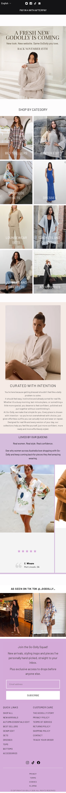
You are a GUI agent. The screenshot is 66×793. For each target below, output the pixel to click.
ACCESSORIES (10, 753)
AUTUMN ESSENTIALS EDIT (16, 722)
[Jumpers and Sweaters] (16, 271)
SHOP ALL (8, 713)
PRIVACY (33, 774)
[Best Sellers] (16, 137)
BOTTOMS (8, 748)
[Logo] (33, 20)
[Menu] (4, 20)
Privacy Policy (41, 717)
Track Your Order (43, 740)
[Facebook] (31, 3)
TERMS (33, 778)
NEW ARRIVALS (10, 717)
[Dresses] (50, 182)
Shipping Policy (41, 731)
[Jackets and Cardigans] (50, 227)
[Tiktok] (35, 3)
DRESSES (7, 740)
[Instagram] (26, 3)
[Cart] (62, 20)
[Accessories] (50, 271)
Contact (38, 735)
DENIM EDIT (9, 731)
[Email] (39, 3)
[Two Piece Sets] (16, 182)
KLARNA (33, 786)
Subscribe (33, 695)
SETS (5, 735)
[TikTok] (33, 762)
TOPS (5, 744)
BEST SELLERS (10, 726)
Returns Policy (41, 726)
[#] (33, 62)
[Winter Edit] (50, 137)
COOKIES (33, 782)
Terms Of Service (42, 722)
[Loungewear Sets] (16, 227)
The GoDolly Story (43, 713)
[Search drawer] (56, 20)
